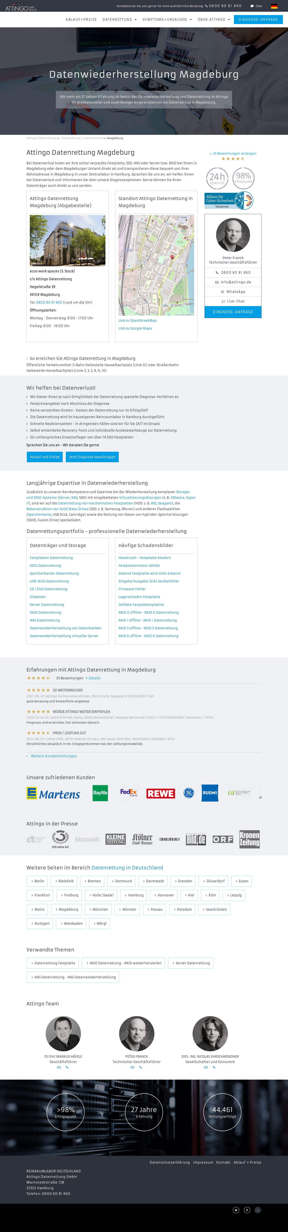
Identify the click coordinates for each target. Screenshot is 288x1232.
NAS (74, 498)
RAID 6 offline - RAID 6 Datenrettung (148, 636)
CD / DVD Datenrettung (48, 589)
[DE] (274, 6)
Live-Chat (236, 301)
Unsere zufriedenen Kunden (60, 778)
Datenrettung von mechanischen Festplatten (95, 503)
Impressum (203, 1162)
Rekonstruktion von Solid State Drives (57, 509)
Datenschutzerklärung (170, 1162)
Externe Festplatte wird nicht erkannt (150, 573)
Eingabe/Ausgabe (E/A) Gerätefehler (149, 581)
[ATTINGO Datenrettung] (21, 6)
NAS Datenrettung (45, 620)
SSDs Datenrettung (45, 566)
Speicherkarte (39, 515)
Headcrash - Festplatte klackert (145, 558)
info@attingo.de (236, 282)
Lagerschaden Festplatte (139, 597)
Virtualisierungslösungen (140, 498)
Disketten (38, 597)
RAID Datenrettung (45, 612)
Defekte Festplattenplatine (141, 605)
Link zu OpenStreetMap (138, 321)
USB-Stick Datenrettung (49, 581)
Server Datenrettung (47, 605)
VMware (177, 498)
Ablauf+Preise (81, 19)
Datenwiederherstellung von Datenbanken (65, 628)
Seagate (165, 503)
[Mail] (59, 1067)
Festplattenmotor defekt (139, 566)
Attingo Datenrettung (41, 138)
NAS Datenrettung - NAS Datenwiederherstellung (75, 977)
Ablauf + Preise (248, 1162)
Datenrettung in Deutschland (127, 868)
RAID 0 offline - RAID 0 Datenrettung (149, 612)
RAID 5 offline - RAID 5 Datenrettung (148, 628)
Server (64, 498)
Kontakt (223, 1162)
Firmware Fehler (132, 589)
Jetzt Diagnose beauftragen (92, 457)
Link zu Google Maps (135, 328)
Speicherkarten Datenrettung (54, 573)
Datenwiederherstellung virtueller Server (64, 636)
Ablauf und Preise (45, 457)
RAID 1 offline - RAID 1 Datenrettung (148, 620)
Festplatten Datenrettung (51, 558)
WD (153, 503)
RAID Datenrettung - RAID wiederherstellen (126, 963)
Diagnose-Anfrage (258, 19)
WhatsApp (235, 292)
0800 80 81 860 (225, 6)
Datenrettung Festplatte (54, 963)
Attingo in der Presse (52, 824)
